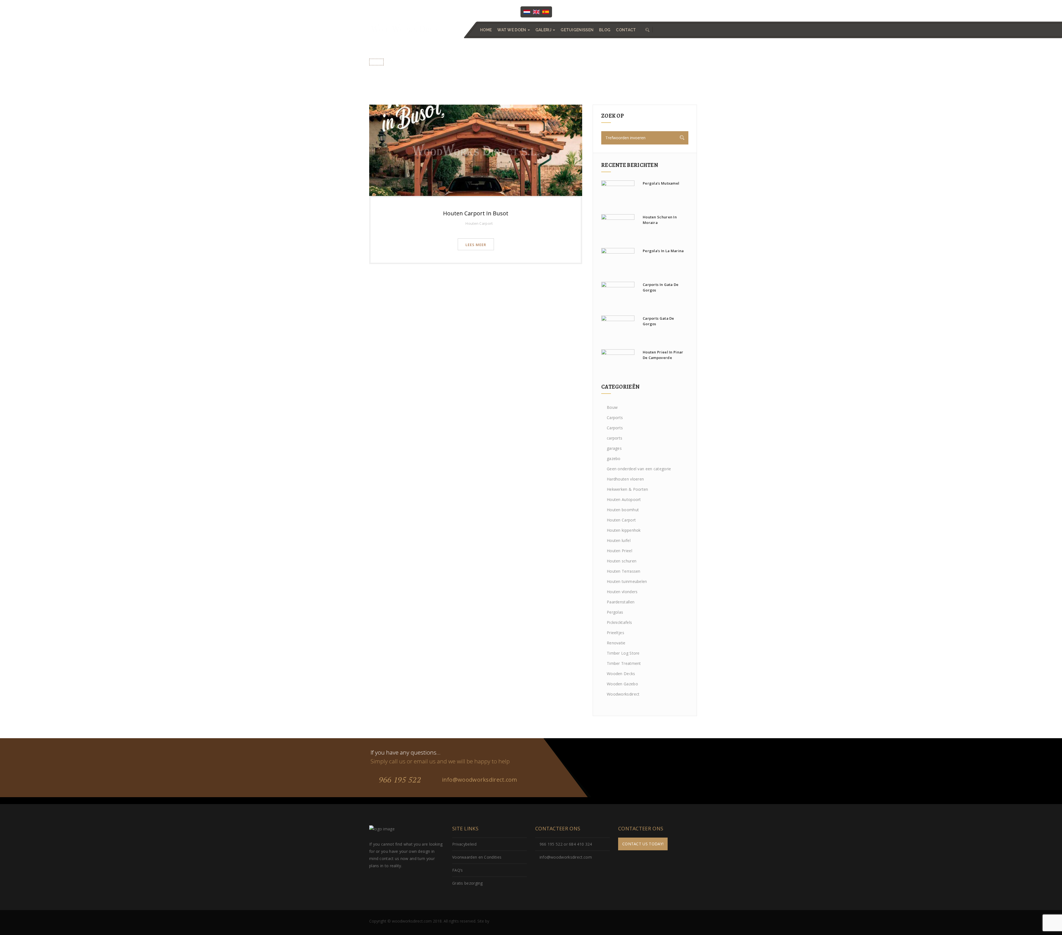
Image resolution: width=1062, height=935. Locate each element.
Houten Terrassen (624, 571)
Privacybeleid (464, 844)
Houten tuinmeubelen (627, 581)
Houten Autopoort (624, 499)
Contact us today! (642, 843)
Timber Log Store (623, 653)
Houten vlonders (622, 591)
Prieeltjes (615, 632)
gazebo (614, 458)
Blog (604, 30)
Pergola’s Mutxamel (661, 183)
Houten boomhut (623, 509)
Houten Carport (479, 223)
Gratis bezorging (467, 883)
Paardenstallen (620, 602)
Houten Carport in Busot (475, 213)
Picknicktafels (619, 622)
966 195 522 (399, 779)
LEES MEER (475, 244)
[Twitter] (579, 11)
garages (614, 448)
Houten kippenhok (624, 530)
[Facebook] (568, 11)
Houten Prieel (619, 550)
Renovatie (616, 642)
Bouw (612, 407)
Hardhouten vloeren (625, 479)
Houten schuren (621, 561)
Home (486, 30)
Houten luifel (619, 540)
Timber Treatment (624, 663)
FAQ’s (457, 870)
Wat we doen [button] (512, 30)
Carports (615, 417)
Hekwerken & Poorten (627, 489)
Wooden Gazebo (622, 683)
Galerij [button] (543, 30)
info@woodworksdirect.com (666, 11)
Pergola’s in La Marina (663, 250)
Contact (626, 30)
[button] (647, 30)
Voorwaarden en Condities (476, 857)
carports (614, 438)
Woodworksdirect (623, 694)
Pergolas (615, 612)
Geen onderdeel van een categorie (639, 468)
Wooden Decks (621, 673)
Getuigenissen (577, 30)
